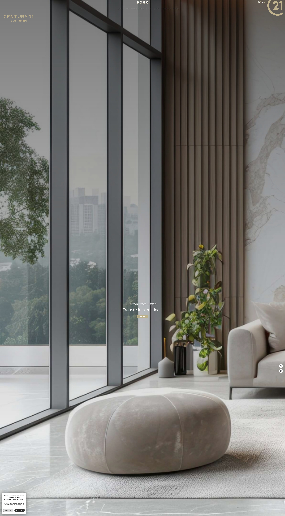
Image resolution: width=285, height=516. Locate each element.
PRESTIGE (148, 8)
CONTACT (175, 8)
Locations (157, 8)
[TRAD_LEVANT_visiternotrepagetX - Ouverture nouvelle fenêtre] (144, 2)
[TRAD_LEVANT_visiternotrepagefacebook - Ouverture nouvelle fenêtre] (138, 2)
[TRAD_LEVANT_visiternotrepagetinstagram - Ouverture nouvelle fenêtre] (141, 2)
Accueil (120, 8)
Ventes (127, 8)
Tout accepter (20, 510)
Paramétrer (8, 510)
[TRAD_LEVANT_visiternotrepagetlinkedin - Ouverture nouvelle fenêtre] (147, 2)
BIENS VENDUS (167, 8)
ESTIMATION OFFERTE (138, 8)
